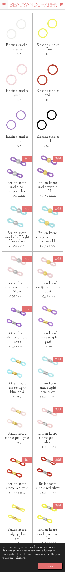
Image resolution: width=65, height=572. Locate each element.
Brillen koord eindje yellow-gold (17, 534)
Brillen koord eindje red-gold (17, 486)
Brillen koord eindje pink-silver (47, 438)
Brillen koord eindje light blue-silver (47, 388)
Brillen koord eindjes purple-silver (17, 337)
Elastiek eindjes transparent (17, 47)
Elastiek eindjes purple (17, 139)
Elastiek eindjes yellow (48, 47)
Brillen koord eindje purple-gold (47, 187)
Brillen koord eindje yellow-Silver (47, 534)
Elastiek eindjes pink (17, 93)
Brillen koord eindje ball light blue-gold (48, 237)
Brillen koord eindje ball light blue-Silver (17, 237)
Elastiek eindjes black (48, 139)
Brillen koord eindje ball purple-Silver (17, 187)
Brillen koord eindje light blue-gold (17, 388)
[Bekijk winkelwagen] (61, 4)
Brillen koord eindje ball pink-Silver (17, 287)
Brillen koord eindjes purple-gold (48, 337)
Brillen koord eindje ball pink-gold (48, 287)
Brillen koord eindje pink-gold (17, 436)
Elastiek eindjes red (48, 93)
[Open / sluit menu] (4, 4)
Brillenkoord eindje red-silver (48, 486)
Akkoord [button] (50, 566)
